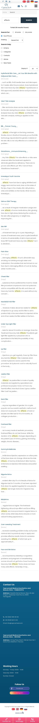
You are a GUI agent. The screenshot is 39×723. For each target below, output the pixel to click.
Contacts (7, 55)
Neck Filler (4, 399)
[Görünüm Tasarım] (19, 713)
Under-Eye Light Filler (8, 324)
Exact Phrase (8, 36)
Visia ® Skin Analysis (8, 101)
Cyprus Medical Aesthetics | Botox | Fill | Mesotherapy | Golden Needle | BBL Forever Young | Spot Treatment (6, 6)
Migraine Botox (6, 474)
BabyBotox (5, 499)
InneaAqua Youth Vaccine (10, 176)
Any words (28, 32)
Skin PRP (4, 226)
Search (29, 20)
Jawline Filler (5, 374)
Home (5, 12)
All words (18, 32)
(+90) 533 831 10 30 (26, 6)
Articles (6, 59)
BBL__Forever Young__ (9, 126)
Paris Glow (4, 251)
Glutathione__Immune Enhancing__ (14, 151)
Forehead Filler (6, 424)
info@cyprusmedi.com (19, 6)
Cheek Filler (5, 277)
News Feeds (7, 63)
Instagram (19, 693)
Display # (24, 68)
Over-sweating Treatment (10, 524)
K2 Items (6, 48)
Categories (7, 52)
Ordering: (4, 40)
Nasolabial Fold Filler (8, 302)
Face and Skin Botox (8, 550)
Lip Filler (3, 349)
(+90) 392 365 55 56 (22, 6)
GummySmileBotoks (8, 449)
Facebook (19, 688)
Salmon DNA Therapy (8, 201)
